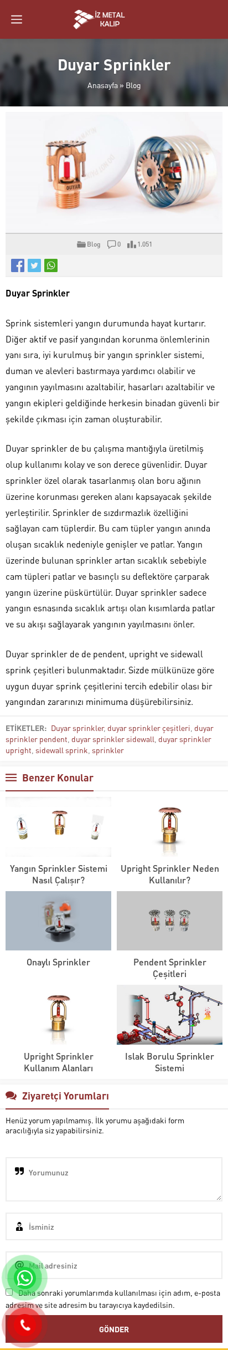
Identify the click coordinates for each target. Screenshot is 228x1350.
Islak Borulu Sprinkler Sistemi (169, 1061)
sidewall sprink (61, 750)
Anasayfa (102, 85)
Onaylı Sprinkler (58, 962)
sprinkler (108, 750)
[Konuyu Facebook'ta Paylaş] (17, 265)
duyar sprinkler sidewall (112, 739)
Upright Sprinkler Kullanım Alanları (59, 1061)
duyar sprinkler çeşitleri (148, 728)
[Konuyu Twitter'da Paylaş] (34, 265)
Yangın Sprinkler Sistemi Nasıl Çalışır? (58, 874)
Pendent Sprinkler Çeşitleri (169, 967)
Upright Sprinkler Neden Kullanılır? (170, 874)
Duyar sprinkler (77, 728)
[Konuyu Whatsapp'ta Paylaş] (51, 265)
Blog (133, 85)
